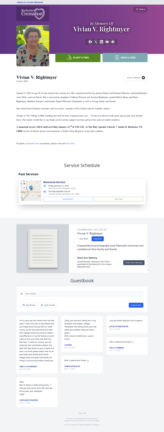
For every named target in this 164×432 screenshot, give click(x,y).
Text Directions (68, 199)
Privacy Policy (75, 421)
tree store (70, 143)
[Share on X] (96, 42)
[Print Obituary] (112, 42)
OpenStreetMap (84, 425)
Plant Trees (119, 199)
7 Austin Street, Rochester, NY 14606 (63, 194)
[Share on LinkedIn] (101, 42)
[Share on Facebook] (90, 42)
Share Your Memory (133, 262)
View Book (83, 239)
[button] (31, 188)
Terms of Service (89, 421)
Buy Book (98, 239)
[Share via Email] (107, 42)
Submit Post (136, 305)
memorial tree (32, 143)
